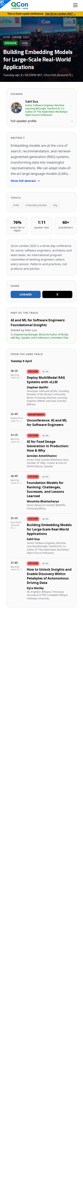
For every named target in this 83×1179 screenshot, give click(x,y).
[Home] (15, 5)
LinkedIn (26, 294)
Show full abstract (23, 181)
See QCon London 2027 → (60, 13)
